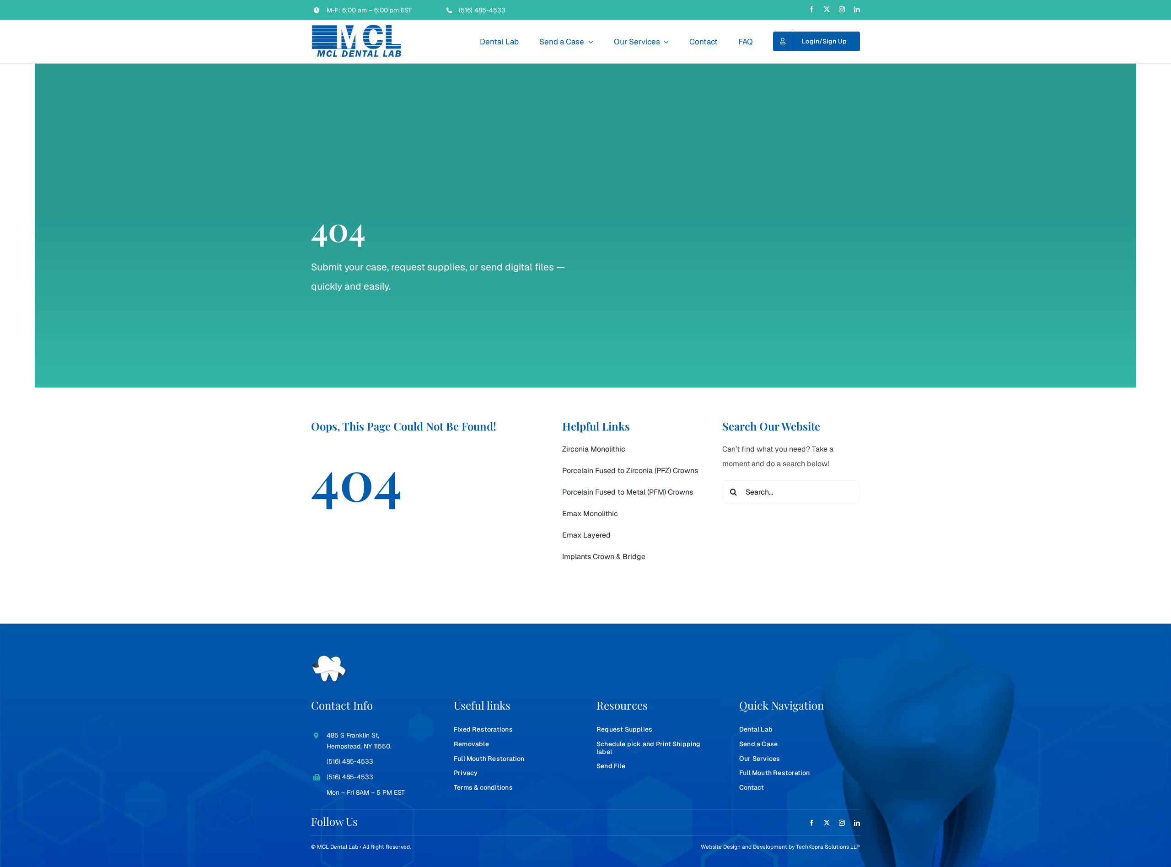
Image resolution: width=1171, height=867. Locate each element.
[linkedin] (857, 9)
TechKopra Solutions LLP (828, 847)
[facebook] (812, 9)
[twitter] (827, 9)
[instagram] (842, 9)
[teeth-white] (329, 659)
